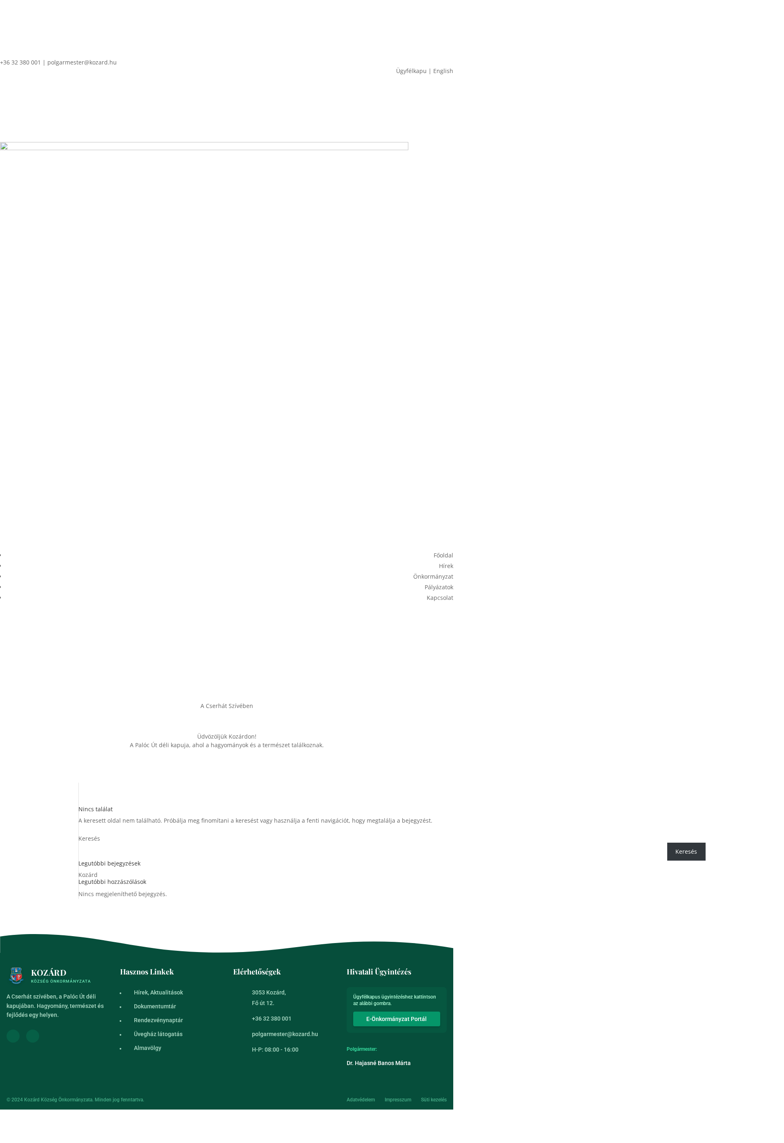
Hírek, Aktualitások (158, 992)
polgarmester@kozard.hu (285, 1034)
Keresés (89, 838)
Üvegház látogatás (158, 1034)
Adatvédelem (361, 1100)
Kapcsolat (440, 597)
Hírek (446, 566)
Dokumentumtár (155, 1006)
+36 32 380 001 (272, 1018)
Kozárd (88, 875)
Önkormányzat (433, 576)
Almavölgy (147, 1048)
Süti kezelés (434, 1100)
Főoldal (443, 555)
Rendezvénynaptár (158, 1020)
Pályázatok (439, 587)
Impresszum (398, 1100)
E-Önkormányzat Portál (396, 1019)
